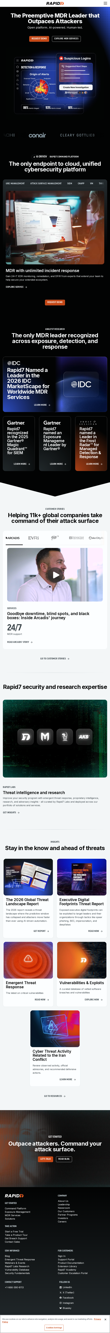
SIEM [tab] (69, 184)
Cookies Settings (54, 1328)
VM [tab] (91, 184)
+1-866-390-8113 (14, 1287)
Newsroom (64, 1207)
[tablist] (55, 183)
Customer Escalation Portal (73, 1273)
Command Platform (15, 1208)
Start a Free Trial (14, 1231)
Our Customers (66, 1211)
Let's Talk (45, 1159)
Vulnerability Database (17, 1269)
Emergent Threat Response (20, 1259)
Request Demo (55, 302)
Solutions (10, 1218)
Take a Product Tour (16, 1235)
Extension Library (67, 1266)
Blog (7, 1256)
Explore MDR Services (66, 39)
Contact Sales (12, 1241)
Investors (63, 1218)
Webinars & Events (15, 1262)
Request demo (39, 39)
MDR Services (12, 1215)
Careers (62, 1221)
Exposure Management (17, 1211)
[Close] (105, 1319)
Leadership (64, 1204)
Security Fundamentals (17, 1273)
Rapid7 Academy (67, 1269)
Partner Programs (68, 1214)
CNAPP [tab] (81, 184)
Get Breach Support (16, 1238)
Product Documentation (71, 1262)
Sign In (61, 1256)
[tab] (12, 538)
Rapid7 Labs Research (17, 1266)
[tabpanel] (55, 240)
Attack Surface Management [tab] (46, 184)
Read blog (64, 1159)
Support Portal (66, 1259)
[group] (55, 135)
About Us (63, 1201)
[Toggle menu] (105, 3)
